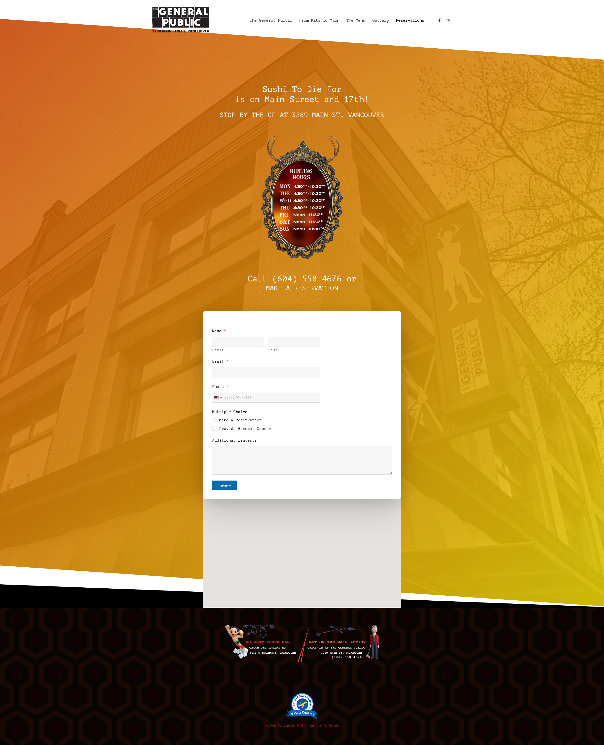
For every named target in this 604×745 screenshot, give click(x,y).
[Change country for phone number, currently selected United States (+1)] (217, 398)
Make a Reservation (240, 420)
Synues (333, 726)
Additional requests (234, 440)
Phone (220, 387)
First (218, 350)
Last (273, 350)
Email (220, 361)
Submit (224, 486)
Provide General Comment (246, 429)
